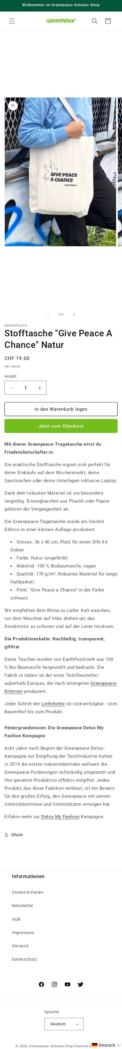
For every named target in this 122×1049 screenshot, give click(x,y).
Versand (20, 946)
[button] (11, 21)
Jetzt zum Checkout (61, 426)
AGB (16, 919)
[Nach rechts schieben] (74, 314)
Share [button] (17, 834)
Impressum (23, 932)
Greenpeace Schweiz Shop (51, 1046)
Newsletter (22, 905)
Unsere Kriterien (28, 892)
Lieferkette (53, 703)
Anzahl (10, 376)
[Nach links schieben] (47, 314)
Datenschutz (24, 959)
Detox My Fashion (60, 816)
